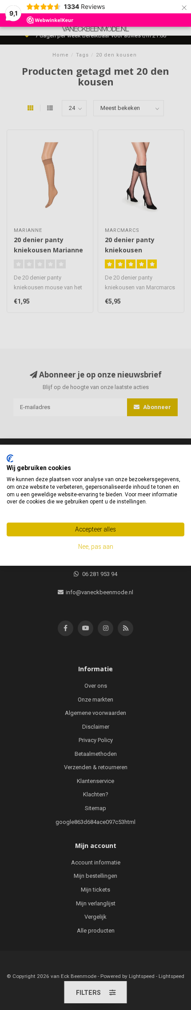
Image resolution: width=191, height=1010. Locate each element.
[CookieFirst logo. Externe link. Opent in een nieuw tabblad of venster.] (10, 458)
